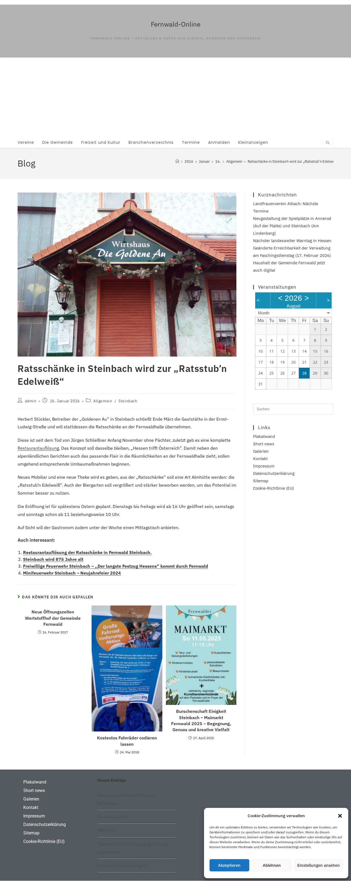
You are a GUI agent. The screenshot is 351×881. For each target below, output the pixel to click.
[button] (340, 816)
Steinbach (127, 400)
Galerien (261, 451)
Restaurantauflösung (38, 448)
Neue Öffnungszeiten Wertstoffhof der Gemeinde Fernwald (53, 618)
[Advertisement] (175, 96)
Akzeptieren (229, 865)
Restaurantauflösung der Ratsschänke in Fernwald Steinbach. (87, 552)
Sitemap (260, 480)
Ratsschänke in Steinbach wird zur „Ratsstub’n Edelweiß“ (293, 161)
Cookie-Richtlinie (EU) (273, 488)
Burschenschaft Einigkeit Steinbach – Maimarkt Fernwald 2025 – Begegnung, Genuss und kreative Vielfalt (201, 720)
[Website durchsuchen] (328, 143)
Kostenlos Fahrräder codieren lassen (127, 741)
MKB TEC (106, 830)
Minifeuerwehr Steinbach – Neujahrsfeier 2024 (72, 573)
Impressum (263, 466)
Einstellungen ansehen (318, 865)
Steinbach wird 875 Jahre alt (53, 559)
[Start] (177, 161)
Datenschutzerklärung (274, 473)
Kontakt (260, 458)
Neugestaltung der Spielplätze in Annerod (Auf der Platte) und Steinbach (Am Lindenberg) (292, 226)
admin (30, 400)
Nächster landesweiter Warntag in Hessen (292, 240)
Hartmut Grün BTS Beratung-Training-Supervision (133, 848)
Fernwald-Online (175, 24)
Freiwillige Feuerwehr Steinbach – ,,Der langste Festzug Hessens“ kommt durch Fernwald (115, 566)
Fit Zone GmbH (112, 816)
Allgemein (102, 400)
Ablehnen (272, 865)
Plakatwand (264, 436)
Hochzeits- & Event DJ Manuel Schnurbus (126, 799)
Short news (263, 443)
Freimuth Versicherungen (121, 865)
